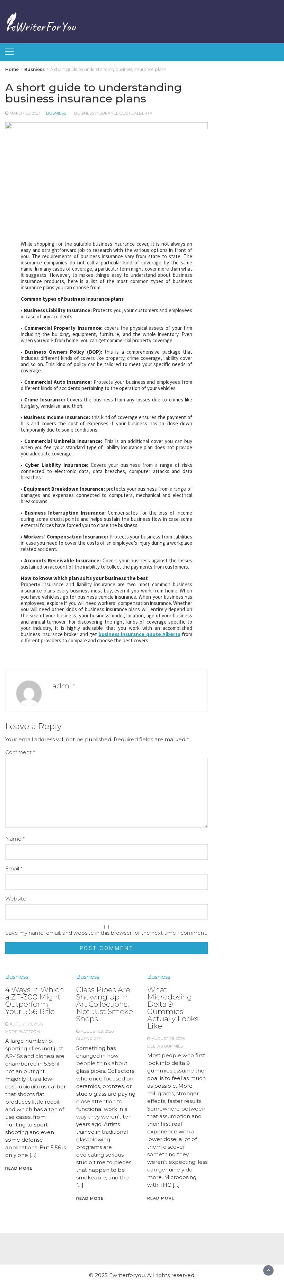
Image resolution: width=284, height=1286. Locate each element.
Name (15, 838)
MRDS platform (22, 1031)
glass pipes (88, 1038)
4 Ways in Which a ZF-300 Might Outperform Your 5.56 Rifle (34, 1000)
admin (64, 685)
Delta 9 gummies (165, 1046)
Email (13, 868)
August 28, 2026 (26, 1024)
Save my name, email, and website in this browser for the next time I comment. (106, 933)
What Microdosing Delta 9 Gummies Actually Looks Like (172, 1007)
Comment (20, 752)
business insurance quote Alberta (113, 113)
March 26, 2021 (25, 113)
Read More (19, 1168)
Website (15, 898)
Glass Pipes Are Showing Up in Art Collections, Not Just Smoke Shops (104, 1004)
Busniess (56, 113)
